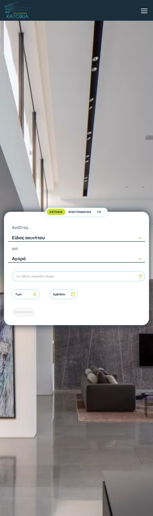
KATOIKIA (56, 212)
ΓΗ (99, 212)
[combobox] (16, 276)
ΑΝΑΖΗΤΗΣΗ (23, 312)
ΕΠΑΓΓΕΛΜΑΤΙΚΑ (80, 212)
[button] (144, 11)
